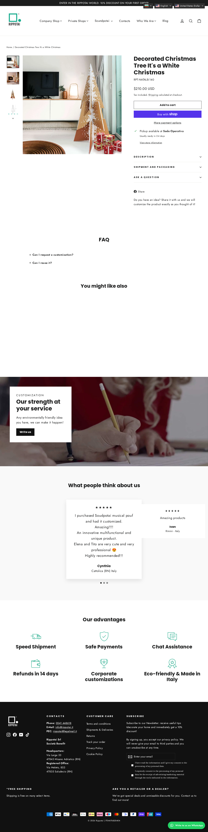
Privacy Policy (94, 748)
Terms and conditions (98, 724)
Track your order (95, 742)
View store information (151, 142)
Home (9, 47)
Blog (165, 21)
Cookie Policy (94, 754)
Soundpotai (102, 21)
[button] (148, 5)
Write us (25, 432)
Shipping (153, 94)
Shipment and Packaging (154, 167)
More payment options (167, 123)
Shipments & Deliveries (99, 730)
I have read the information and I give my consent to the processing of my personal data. (161, 764)
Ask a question (146, 177)
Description (144, 156)
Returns (90, 736)
